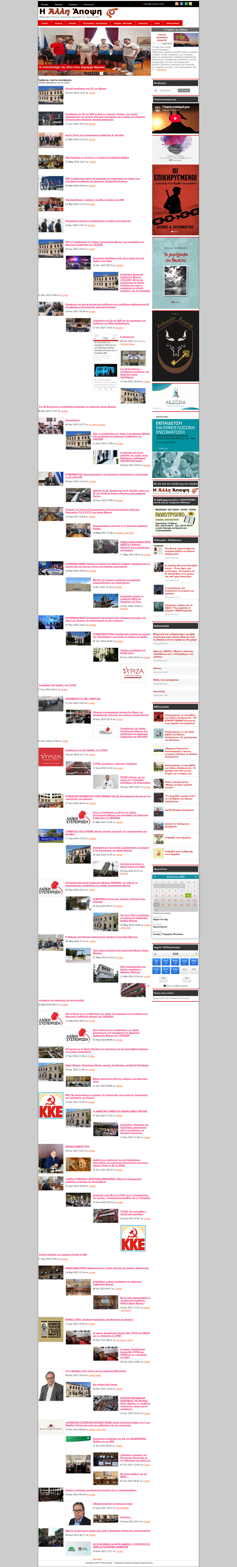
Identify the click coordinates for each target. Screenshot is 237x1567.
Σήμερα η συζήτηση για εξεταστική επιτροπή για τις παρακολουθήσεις (101, 1490)
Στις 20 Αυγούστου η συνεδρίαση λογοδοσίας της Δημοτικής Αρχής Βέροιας (77, 406)
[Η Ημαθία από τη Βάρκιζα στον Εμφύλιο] (158, 858)
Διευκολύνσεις (72, 420)
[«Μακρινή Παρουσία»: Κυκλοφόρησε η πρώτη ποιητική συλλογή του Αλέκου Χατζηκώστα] (158, 755)
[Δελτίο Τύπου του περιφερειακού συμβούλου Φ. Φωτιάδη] (51, 148)
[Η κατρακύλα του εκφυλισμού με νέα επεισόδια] (133, 997)
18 (163, 900)
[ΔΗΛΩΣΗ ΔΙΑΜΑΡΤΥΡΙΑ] (51, 1173)
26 (169, 905)
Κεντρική (44, 4)
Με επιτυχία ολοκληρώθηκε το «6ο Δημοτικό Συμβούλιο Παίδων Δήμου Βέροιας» (135, 1301)
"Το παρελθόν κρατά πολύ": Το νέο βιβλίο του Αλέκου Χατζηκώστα (180, 799)
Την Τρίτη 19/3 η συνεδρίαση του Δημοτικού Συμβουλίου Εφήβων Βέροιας (134, 918)
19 (169, 900)
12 (169, 895)
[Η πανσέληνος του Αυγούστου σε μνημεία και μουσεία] (158, 594)
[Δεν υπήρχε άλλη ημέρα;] (78, 1397)
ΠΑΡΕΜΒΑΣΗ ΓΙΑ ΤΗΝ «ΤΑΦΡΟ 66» (83, 699)
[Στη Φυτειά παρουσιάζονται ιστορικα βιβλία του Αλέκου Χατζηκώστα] (158, 555)
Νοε (163, 977)
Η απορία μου (127, 337)
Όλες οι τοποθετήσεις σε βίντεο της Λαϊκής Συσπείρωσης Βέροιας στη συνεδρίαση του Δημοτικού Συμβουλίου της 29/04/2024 (120, 815)
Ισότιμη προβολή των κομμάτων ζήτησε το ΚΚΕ (63, 1254)
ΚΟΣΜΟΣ (72, 23)
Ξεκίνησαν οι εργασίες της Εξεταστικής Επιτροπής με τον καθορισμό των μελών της (135, 1458)
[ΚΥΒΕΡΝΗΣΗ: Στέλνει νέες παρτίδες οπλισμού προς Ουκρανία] (78, 910)
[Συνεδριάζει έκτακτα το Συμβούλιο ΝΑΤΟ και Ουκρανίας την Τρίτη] (106, 607)
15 (188, 895)
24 (157, 905)
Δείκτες (157, 668)
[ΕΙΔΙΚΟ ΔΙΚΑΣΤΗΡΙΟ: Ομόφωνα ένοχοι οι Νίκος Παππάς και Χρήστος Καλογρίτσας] (51, 1279)
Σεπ (184, 969)
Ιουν (156, 970)
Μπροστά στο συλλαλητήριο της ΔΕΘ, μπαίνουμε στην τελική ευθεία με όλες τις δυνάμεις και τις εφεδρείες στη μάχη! (175, 637)
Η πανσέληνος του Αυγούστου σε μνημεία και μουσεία (179, 591)
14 (182, 895)
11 (163, 895)
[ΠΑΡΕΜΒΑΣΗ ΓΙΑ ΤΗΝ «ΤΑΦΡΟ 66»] (51, 711)
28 (182, 905)
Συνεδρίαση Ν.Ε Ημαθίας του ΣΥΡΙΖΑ (57, 685)
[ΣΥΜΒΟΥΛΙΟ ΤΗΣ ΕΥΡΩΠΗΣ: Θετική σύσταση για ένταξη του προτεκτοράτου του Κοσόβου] (51, 843)
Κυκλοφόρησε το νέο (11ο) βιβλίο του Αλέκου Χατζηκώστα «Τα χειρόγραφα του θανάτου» (181, 736)
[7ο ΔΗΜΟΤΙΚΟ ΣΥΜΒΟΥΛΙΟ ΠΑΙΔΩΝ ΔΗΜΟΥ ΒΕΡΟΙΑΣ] (78, 1127)
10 (157, 895)
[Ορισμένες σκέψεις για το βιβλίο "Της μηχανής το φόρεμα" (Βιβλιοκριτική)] (158, 611)
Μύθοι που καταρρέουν (166, 680)
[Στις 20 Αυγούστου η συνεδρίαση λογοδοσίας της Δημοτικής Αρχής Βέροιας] (133, 403)
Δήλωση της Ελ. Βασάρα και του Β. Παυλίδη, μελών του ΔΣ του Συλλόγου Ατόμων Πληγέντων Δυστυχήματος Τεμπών (121, 493)
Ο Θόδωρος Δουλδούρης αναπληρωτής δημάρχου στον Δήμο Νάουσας (101, 937)
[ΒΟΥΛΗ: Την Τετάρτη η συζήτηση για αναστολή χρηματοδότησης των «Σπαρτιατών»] (78, 591)
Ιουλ (165, 970)
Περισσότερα (161, 70)
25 (163, 905)
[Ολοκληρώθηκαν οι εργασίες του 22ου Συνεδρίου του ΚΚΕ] (51, 211)
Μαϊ (194, 962)
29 (188, 905)
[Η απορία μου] (106, 390)
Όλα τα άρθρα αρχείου (177, 986)
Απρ (184, 962)
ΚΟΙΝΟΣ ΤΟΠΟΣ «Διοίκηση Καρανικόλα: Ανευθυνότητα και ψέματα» (99, 1319)
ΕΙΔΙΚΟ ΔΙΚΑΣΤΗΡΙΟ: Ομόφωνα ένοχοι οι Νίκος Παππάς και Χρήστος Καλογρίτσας (107, 1268)
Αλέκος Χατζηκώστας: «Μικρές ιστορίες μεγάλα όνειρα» (178, 785)
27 (176, 905)
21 (182, 900)
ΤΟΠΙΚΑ (44, 23)
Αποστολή (159, 691)
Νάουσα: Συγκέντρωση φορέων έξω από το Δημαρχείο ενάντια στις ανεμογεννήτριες (108, 1531)
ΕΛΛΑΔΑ (58, 23)
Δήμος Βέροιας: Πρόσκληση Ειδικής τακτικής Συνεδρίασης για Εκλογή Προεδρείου (107, 1065)
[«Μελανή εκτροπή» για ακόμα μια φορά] (78, 1525)
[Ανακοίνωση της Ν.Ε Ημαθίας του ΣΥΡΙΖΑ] (51, 766)
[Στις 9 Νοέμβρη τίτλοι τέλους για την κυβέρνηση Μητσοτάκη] (51, 1401)
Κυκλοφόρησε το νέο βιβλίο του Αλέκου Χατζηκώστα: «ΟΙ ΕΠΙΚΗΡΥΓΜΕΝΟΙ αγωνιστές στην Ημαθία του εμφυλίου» (180, 719)
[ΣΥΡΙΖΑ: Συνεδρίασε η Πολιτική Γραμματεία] (78, 775)
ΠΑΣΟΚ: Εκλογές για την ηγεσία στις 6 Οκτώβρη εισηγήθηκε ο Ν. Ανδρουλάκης (135, 780)
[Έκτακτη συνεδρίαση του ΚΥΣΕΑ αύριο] (106, 661)
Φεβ (165, 962)
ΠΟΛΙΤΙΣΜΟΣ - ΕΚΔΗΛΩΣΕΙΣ (95, 23)
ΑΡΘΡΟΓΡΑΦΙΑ (172, 23)
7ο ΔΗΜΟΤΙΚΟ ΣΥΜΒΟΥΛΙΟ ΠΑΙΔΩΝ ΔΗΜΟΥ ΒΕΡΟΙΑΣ (120, 1111)
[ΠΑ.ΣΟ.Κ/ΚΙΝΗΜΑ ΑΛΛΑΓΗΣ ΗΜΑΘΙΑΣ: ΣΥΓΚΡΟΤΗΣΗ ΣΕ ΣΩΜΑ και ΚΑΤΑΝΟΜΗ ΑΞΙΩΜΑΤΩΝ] (78, 1555)
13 (176, 895)
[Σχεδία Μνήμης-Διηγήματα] (158, 816)
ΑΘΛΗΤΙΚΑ (143, 23)
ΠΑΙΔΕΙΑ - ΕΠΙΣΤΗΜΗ (123, 23)
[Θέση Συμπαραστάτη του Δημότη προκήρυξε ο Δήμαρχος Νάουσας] (106, 982)
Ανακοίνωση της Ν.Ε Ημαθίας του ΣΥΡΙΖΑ (86, 750)
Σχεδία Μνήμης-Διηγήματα (179, 810)
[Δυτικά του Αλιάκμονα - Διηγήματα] (158, 830)
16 (195, 895)
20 (176, 900)
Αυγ (175, 970)
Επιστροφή (97, 1559)
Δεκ (187, 977)
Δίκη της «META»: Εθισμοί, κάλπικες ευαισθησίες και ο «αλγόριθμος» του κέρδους (173, 654)
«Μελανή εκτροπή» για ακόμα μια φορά (112, 1504)
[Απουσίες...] (106, 1522)
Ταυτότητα (58, 4)
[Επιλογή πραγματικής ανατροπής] (186, 47)
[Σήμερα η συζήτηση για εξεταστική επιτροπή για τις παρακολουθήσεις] (51, 1501)
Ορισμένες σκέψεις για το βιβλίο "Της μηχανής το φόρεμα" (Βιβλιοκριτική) (179, 608)
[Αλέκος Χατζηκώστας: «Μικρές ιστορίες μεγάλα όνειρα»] (158, 788)
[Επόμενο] (196, 876)
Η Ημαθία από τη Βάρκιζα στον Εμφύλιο (179, 852)
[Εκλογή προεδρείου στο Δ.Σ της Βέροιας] (51, 104)
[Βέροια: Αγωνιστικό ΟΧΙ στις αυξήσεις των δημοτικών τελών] (78, 1087)
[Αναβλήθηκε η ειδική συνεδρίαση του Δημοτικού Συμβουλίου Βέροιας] (78, 1295)
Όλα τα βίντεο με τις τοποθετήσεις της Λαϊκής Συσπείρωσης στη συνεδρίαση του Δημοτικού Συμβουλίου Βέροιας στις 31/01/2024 (116, 1033)
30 (195, 905)
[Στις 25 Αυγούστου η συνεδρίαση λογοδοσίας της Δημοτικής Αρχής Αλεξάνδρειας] (133, 366)
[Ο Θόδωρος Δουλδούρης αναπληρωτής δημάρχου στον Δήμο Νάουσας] (51, 950)
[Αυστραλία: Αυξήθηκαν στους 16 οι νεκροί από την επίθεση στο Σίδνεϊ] (78, 269)
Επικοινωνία (89, 4)
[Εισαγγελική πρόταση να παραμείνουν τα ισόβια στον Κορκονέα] (51, 232)
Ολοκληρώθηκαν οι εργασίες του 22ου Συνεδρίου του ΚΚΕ (94, 200)
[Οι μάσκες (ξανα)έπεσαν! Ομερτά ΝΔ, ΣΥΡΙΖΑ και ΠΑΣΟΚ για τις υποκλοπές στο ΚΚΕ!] (78, 1344)
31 (157, 909)
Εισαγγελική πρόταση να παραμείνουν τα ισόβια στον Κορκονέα (98, 221)
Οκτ (194, 969)
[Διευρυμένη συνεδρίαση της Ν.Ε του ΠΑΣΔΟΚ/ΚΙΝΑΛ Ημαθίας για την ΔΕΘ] (78, 1473)
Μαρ (175, 962)
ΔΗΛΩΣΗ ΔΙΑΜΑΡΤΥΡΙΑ (77, 1146)
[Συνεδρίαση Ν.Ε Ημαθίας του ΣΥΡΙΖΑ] (133, 682)
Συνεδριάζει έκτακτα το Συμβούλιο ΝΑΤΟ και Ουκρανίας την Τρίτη (131, 599)
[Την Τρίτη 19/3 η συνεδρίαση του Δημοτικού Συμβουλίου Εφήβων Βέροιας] (106, 931)
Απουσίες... (126, 1517)
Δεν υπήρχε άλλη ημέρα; (105, 1384)
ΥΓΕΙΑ (157, 23)
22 (188, 900)
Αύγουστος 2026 (176, 876)
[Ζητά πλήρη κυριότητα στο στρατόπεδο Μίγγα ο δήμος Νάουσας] (78, 963)
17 (157, 900)
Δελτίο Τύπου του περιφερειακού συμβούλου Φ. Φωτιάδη (94, 135)
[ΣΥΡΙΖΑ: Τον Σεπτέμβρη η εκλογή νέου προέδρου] (106, 1223)
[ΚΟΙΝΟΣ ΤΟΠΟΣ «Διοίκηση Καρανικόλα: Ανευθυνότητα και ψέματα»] (51, 1342)
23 (195, 900)
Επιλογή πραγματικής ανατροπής (162, 37)
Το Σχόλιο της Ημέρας (96, 425)
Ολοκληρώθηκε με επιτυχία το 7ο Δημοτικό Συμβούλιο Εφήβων (97, 157)
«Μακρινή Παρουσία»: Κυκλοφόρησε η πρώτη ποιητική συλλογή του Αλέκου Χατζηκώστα (181, 752)
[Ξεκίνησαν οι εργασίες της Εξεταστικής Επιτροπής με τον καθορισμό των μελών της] (106, 1466)
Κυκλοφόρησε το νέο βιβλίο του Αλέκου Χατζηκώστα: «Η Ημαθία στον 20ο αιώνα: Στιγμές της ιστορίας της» (180, 769)
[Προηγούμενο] (155, 876)
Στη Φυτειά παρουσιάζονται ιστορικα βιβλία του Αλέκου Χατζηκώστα (180, 551)
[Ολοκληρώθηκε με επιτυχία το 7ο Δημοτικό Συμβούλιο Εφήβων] (51, 169)
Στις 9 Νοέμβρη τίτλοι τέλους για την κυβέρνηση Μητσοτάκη (95, 1371)
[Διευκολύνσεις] (51, 434)
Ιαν (156, 962)
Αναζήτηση (73, 4)
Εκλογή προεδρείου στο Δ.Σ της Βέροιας (86, 88)
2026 (175, 953)
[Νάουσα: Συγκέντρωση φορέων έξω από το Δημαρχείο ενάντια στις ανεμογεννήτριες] (51, 1547)
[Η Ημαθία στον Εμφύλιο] (158, 844)
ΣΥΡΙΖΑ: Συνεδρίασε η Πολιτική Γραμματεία (115, 764)
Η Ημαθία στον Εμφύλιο (178, 837)
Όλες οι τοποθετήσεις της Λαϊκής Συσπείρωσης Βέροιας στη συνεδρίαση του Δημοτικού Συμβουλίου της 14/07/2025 (121, 436)
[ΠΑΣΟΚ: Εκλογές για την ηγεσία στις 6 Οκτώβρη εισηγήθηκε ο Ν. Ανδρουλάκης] (106, 788)
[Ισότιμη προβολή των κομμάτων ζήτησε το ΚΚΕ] (133, 1251)
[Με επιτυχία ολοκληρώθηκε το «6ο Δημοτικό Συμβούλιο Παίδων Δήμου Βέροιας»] (106, 1309)
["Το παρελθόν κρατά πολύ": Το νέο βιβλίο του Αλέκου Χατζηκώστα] (158, 802)
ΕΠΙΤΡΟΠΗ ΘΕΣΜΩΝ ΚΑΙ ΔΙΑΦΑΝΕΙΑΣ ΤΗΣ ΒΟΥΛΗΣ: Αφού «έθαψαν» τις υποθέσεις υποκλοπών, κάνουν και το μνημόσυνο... (135, 1403)
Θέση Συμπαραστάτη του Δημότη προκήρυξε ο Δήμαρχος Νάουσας (133, 969)
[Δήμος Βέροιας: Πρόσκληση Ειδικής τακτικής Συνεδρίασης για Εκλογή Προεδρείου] (51, 1081)
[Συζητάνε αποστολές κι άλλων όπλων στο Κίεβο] (106, 877)
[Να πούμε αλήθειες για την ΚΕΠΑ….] (106, 1485)
